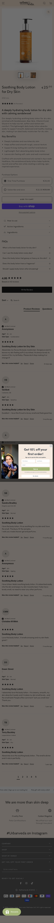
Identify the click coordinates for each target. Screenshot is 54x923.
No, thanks (35, 476)
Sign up (35, 469)
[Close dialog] (51, 446)
